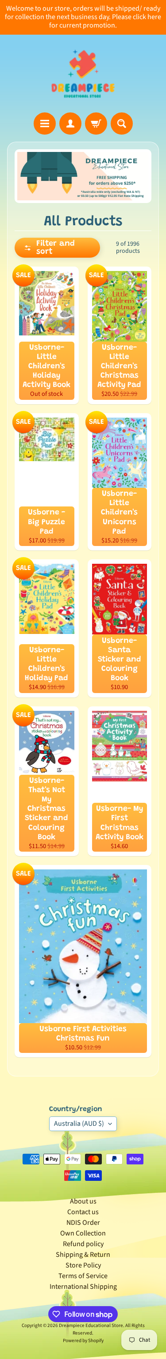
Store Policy (83, 1265)
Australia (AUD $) (79, 1123)
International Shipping (83, 1286)
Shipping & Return (83, 1254)
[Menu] (45, 123)
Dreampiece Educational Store (91, 1325)
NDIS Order (83, 1222)
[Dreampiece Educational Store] (83, 73)
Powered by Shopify (83, 1340)
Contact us (83, 1212)
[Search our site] (122, 123)
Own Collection (83, 1233)
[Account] (70, 123)
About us (83, 1201)
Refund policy (83, 1244)
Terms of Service (83, 1276)
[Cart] (96, 123)
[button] (57, 248)
